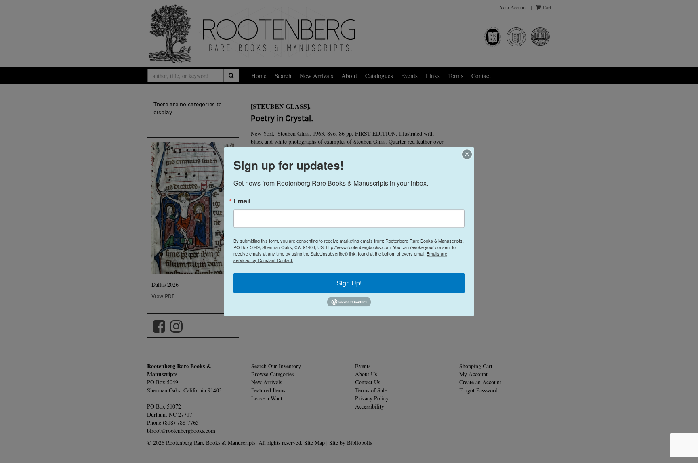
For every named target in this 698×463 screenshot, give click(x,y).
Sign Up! (349, 282)
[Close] (467, 154)
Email (241, 201)
